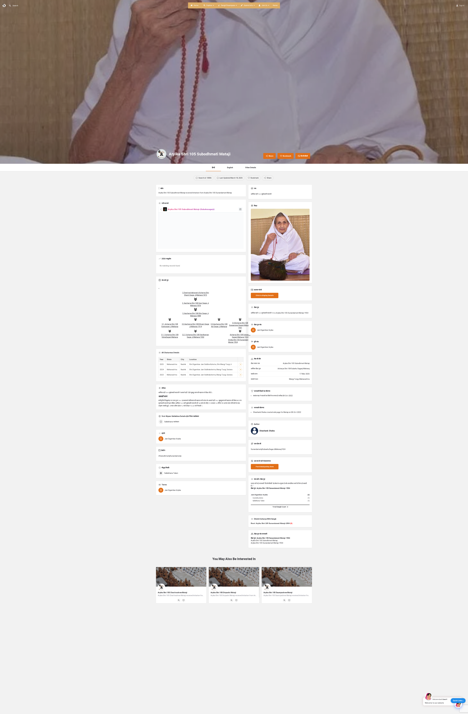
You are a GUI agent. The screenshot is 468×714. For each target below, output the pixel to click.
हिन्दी (213, 168)
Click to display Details (264, 295)
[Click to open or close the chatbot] (458, 704)
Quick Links (457, 701)
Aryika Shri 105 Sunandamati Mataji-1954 (267, 543)
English (230, 168)
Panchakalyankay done (265, 467)
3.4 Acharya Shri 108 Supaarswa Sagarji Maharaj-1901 (240, 325)
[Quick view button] (179, 600)
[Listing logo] (161, 154)
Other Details (250, 168)
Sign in (461, 5)
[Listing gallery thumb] (280, 245)
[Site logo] (4, 5)
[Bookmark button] (183, 600)
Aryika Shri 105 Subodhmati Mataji (264, 540)
